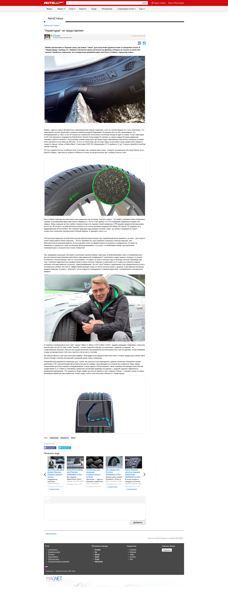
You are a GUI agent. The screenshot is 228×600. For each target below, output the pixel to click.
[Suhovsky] (47, 37)
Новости (82, 9)
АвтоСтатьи (55, 18)
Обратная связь (53, 559)
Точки (71, 9)
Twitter (132, 554)
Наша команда (53, 557)
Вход (170, 3)
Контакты (51, 554)
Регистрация (179, 3)
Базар (93, 9)
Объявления (107, 9)
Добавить (138, 522)
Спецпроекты (52, 550)
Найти (144, 3)
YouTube (133, 557)
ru (46, 567)
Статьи (56, 25)
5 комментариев (54, 489)
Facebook (133, 550)
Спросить (167, 550)
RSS (131, 559)
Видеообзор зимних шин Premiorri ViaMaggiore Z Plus (75, 472)
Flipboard (133, 552)
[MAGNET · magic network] (55, 579)
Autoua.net (48, 25)
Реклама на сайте (54, 552)
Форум (49, 9)
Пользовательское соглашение (58, 561)
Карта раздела (51, 533)
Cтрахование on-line (126, 9)
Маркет (60, 9)
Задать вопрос (160, 3)
